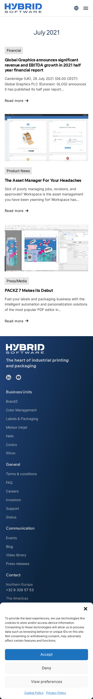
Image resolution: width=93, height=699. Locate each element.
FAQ (9, 482)
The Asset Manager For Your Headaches (43, 180)
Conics (11, 445)
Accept (46, 654)
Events (11, 538)
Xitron (10, 453)
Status (11, 517)
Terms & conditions (21, 474)
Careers (12, 491)
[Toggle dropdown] (76, 8)
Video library (16, 555)
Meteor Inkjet (16, 427)
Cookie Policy (34, 693)
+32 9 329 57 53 (20, 590)
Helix (10, 436)
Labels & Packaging (22, 419)
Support (12, 508)
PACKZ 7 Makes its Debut (29, 290)
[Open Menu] (85, 8)
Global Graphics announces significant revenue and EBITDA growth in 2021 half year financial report (43, 64)
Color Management (21, 410)
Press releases (17, 563)
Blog (9, 546)
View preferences (46, 681)
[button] (85, 608)
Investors (13, 500)
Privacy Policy (56, 693)
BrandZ (12, 401)
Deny (46, 668)
